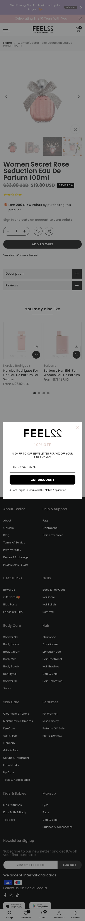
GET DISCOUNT (43, 480)
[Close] (77, 427)
